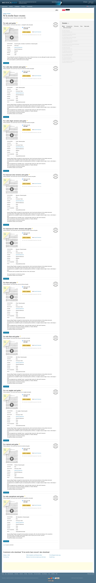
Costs (49, 573)
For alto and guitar (67, 31)
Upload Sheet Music (56, 1)
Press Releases (44, 573)
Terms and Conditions (37, 573)
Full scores (76, 26)
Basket (86, 1)
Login (89, 3)
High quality (86, 26)
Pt (93, 6)
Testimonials (16, 573)
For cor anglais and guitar (67, 55)
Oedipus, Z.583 (6, 555)
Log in (4, 544)
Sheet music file (26, 27)
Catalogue (17, 6)
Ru (92, 6)
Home (3, 573)
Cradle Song (51, 557)
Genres (11, 6)
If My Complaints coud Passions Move (34, 555)
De (90, 6)
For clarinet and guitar (67, 58)
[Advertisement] (76, 16)
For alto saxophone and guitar (68, 62)
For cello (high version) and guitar (69, 38)
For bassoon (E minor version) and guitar (70, 45)
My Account (91, 1)
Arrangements (69, 26)
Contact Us (21, 573)
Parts (81, 26)
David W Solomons (18, 47)
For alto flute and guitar (67, 52)
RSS (56, 573)
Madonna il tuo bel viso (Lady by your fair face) (36, 557)
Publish (23, 6)
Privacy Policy (30, 573)
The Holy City (6, 557)
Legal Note (53, 573)
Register (92, 3)
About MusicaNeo (10, 573)
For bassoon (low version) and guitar (69, 41)
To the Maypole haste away (55, 555)
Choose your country (90, 573)
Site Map (25, 573)
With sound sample (67, 27)
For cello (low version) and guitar (69, 35)
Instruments (4, 6)
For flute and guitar (67, 48)
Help (5, 573)
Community (29, 6)
